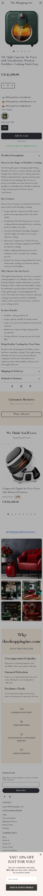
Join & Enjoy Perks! (21, 887)
